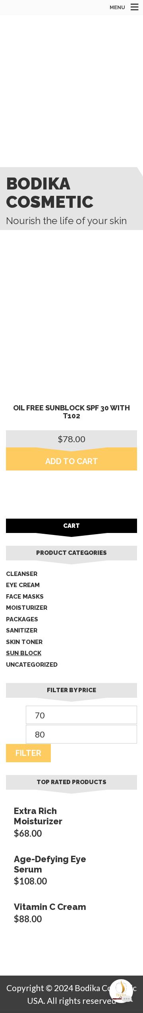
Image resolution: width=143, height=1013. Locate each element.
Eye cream (23, 585)
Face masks (25, 596)
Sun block (23, 653)
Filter (28, 753)
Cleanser (21, 574)
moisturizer (26, 607)
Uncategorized (32, 664)
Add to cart (71, 461)
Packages (22, 619)
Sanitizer (21, 630)
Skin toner (24, 642)
